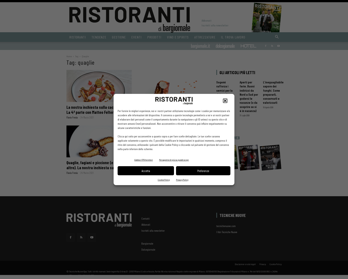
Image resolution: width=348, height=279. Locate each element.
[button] (225, 101)
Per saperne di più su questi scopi (174, 159)
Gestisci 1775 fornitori (143, 159)
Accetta (146, 171)
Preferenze (203, 171)
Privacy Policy (182, 179)
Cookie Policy (164, 179)
